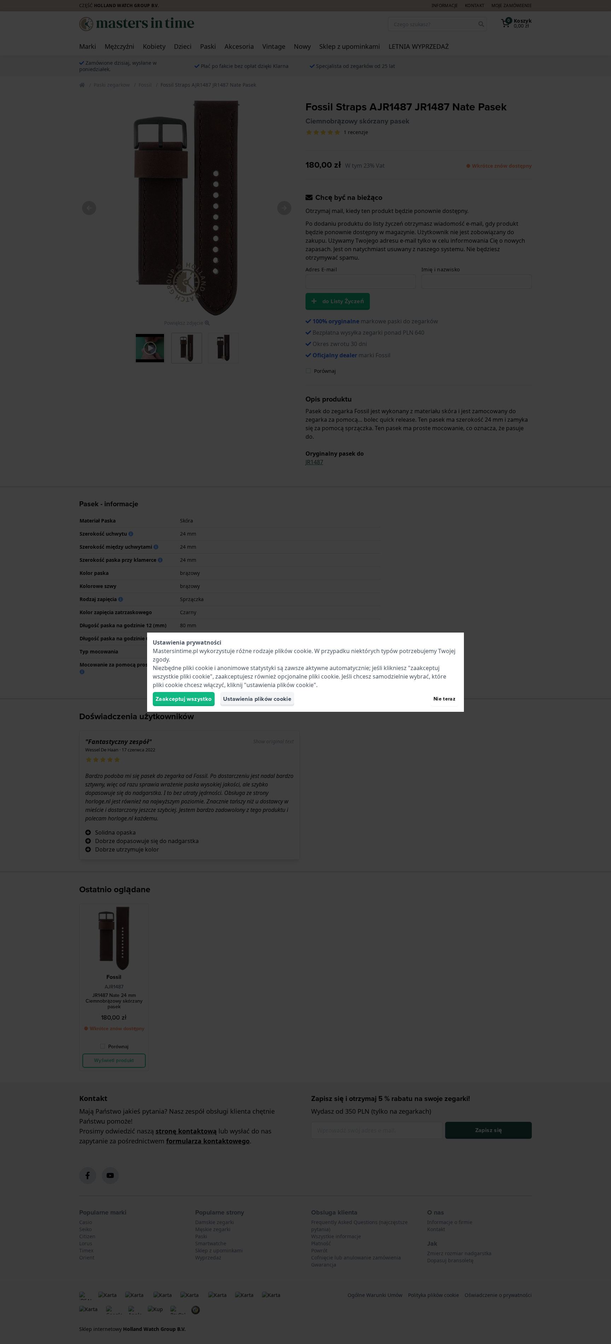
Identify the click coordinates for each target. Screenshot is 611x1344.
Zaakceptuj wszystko (184, 699)
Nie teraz (444, 699)
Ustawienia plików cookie (257, 699)
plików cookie (293, 651)
